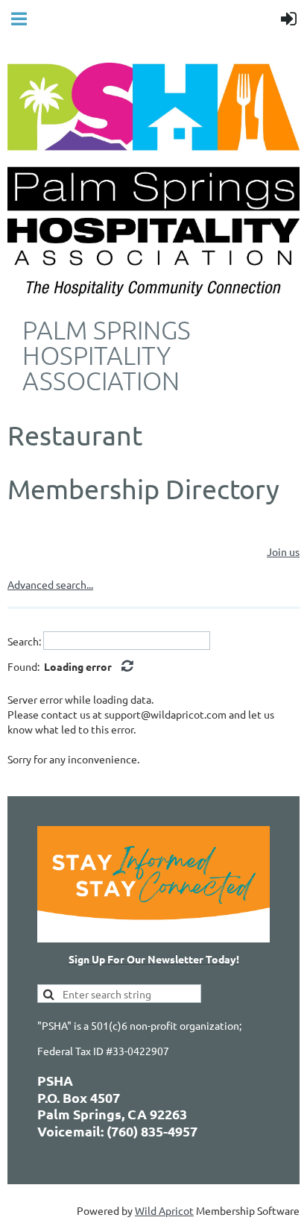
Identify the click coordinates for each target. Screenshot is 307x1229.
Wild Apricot (164, 1210)
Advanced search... (50, 584)
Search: (24, 641)
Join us (283, 551)
